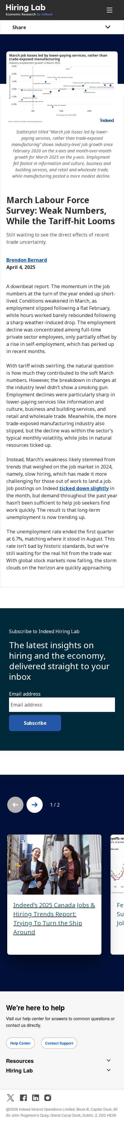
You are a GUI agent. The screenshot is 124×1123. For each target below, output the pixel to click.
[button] (34, 805)
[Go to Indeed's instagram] (47, 1097)
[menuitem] (39, 10)
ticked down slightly (84, 488)
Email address (25, 694)
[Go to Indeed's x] (10, 1097)
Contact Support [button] (59, 1043)
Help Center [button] (20, 1043)
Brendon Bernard (26, 260)
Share (19, 27)
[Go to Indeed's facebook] (23, 1097)
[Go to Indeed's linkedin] (35, 1097)
